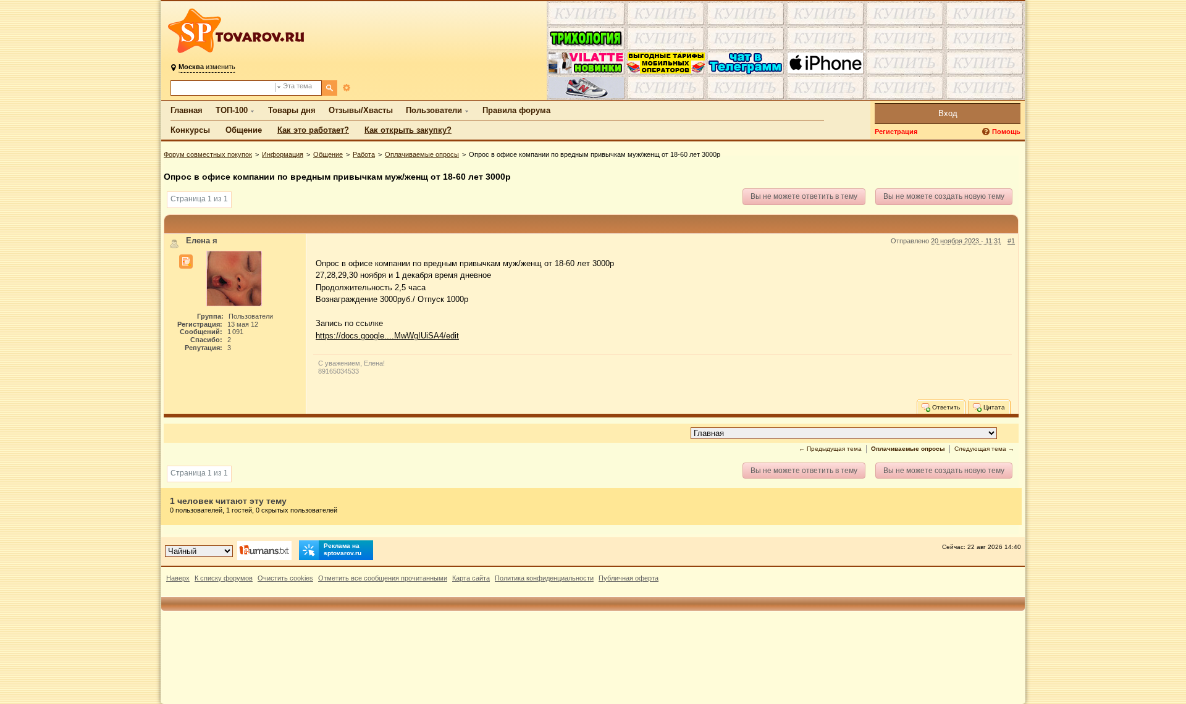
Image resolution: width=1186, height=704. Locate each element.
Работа (364, 154)
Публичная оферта (628, 578)
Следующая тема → (984, 448)
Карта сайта (471, 578)
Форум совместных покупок (208, 154)
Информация (282, 154)
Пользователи (434, 110)
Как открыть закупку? (408, 130)
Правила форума (516, 110)
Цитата (993, 407)
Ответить (945, 407)
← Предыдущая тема (830, 448)
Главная (186, 110)
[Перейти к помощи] (987, 131)
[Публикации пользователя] (186, 261)
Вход (947, 113)
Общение (243, 130)
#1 (1011, 241)
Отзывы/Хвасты (361, 110)
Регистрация (896, 131)
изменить (207, 66)
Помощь (1006, 131)
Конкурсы (190, 130)
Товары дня (292, 110)
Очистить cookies (285, 578)
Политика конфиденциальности (544, 578)
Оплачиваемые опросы (422, 154)
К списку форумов (224, 578)
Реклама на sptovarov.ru (342, 549)
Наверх (178, 578)
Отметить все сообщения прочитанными (382, 578)
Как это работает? (313, 130)
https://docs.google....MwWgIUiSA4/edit (387, 335)
